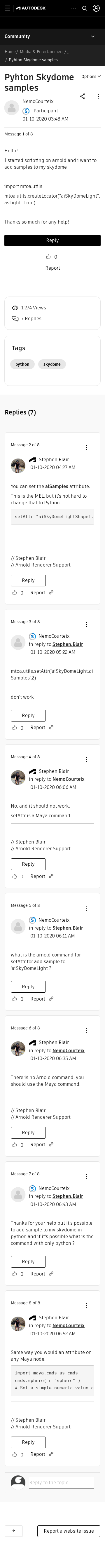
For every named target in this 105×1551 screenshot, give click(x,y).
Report (52, 268)
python (22, 364)
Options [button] (88, 76)
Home (10, 52)
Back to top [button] (14, 1530)
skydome (52, 364)
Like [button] (48, 257)
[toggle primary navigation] (11, 8)
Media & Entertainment (42, 52)
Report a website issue (69, 1531)
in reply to (56, 644)
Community (17, 36)
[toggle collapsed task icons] (74, 8)
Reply (52, 240)
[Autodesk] (31, 8)
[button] (98, 96)
